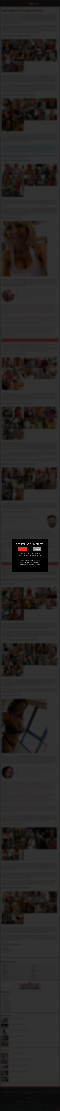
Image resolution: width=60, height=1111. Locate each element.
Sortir (37, 549)
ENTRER (23, 549)
